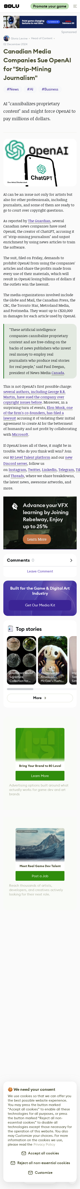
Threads (17, 475)
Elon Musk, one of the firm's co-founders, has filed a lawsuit (38, 413)
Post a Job (40, 876)
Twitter (34, 469)
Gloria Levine (19, 38)
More (37, 698)
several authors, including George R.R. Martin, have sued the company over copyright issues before (34, 397)
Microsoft (20, 434)
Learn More (40, 776)
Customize (42, 1172)
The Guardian (39, 220)
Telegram (66, 469)
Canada (58, 372)
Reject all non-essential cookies (43, 1163)
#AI (30, 89)
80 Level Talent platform (30, 457)
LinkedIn (49, 469)
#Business (50, 89)
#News (13, 89)
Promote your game (49, 6)
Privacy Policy (44, 1144)
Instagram (17, 469)
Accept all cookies (42, 1153)
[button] (40, 162)
